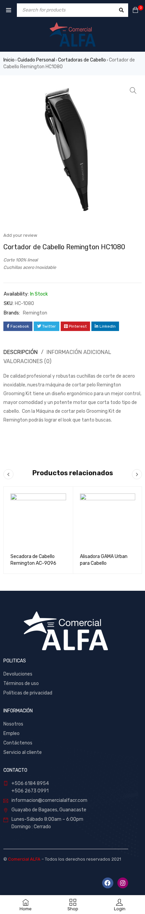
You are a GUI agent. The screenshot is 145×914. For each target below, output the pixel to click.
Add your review (20, 235)
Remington (35, 313)
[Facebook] (107, 883)
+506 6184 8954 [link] (30, 783)
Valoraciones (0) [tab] (27, 361)
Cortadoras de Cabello (82, 60)
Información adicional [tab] (79, 352)
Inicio (8, 60)
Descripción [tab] (20, 352)
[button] (133, 90)
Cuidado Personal (36, 60)
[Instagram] (122, 883)
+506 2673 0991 (30, 791)
